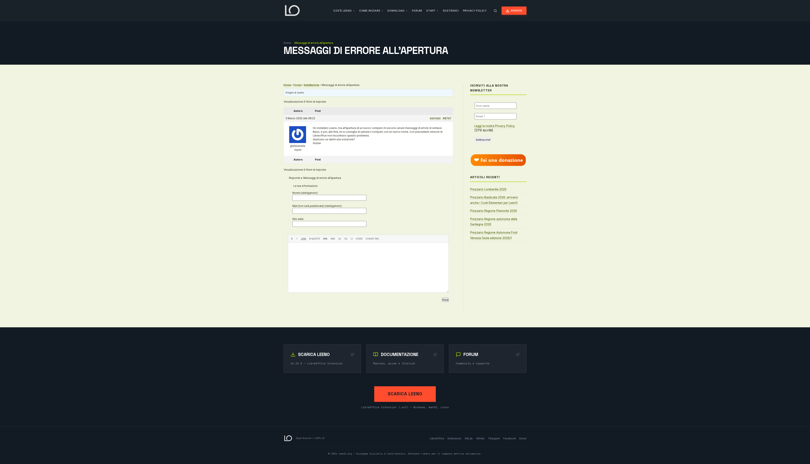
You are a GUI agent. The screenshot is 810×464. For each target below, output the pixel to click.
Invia (445, 299)
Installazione (311, 85)
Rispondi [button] (435, 118)
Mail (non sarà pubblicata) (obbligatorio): (317, 205)
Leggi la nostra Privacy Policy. (494, 126)
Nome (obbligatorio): (305, 192)
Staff (430, 10)
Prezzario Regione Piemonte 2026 (493, 211)
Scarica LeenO (405, 394)
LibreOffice (437, 438)
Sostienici (451, 10)
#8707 (447, 118)
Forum (417, 10)
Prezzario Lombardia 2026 (488, 189)
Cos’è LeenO (342, 10)
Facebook (509, 438)
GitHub (480, 438)
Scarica (516, 10)
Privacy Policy (475, 10)
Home (287, 42)
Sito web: (298, 219)
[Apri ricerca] (495, 11)
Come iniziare (369, 10)
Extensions (454, 438)
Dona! (522, 438)
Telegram (494, 438)
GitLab (469, 438)
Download (396, 10)
